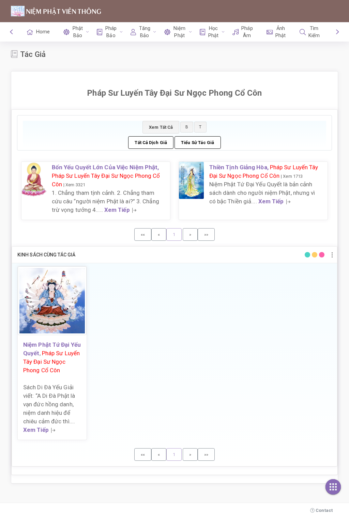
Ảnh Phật (280, 32)
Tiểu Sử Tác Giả (197, 142)
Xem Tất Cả (161, 127)
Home (43, 32)
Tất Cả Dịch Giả (151, 142)
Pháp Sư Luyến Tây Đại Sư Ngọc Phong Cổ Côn (51, 362)
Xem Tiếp (117, 209)
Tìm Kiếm (314, 32)
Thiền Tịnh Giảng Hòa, (239, 167)
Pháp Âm (247, 32)
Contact (324, 510)
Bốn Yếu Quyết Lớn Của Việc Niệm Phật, (105, 167)
